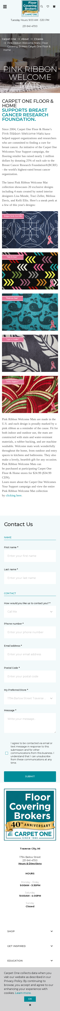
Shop (11, 931)
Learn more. (23, 993)
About (25, 39)
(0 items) (54, 6)
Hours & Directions (30, 863)
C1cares (38, 39)
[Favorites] (48, 6)
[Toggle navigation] (5, 6)
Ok (30, 998)
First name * (11, 547)
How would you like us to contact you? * (27, 603)
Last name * (11, 569)
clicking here (14, 495)
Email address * (13, 646)
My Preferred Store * (16, 690)
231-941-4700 (30, 26)
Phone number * (14, 624)
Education (15, 960)
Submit (30, 776)
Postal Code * (12, 668)
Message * (10, 710)
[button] (41, 6)
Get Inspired (16, 946)
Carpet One (9, 39)
